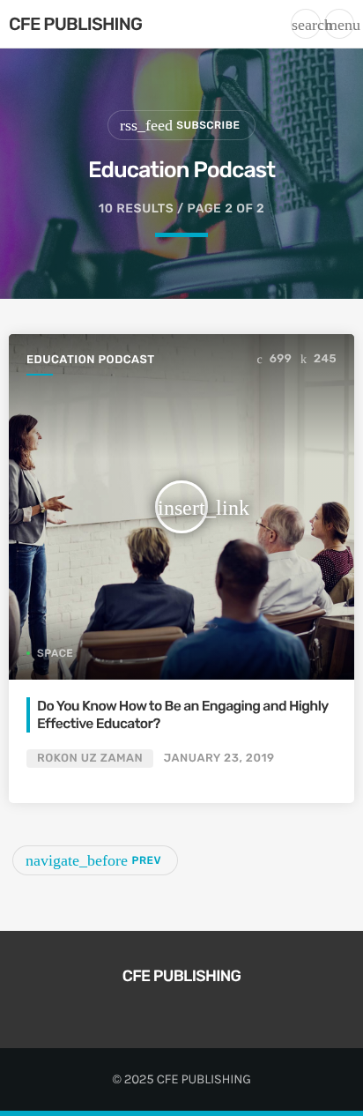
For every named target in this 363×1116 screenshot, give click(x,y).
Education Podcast (90, 360)
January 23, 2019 (219, 758)
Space (55, 653)
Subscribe (180, 125)
